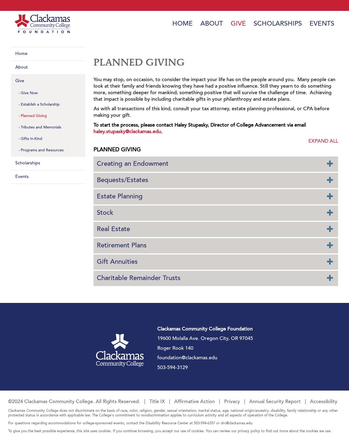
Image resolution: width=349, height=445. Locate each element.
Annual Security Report (275, 402)
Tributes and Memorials (41, 128)
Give (238, 24)
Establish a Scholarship (40, 105)
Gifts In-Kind (31, 139)
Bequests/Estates (122, 180)
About (211, 24)
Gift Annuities (117, 262)
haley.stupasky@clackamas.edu (127, 132)
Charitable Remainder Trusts (138, 278)
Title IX (157, 402)
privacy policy (249, 431)
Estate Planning (120, 197)
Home (182, 24)
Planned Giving (34, 116)
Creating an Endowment (133, 164)
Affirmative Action (194, 402)
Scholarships (278, 24)
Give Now (29, 93)
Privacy (232, 402)
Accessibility (323, 402)
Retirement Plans (122, 246)
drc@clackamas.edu (236, 423)
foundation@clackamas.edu (187, 358)
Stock (105, 213)
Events (321, 24)
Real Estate (113, 229)
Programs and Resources (42, 150)
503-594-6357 (204, 423)
